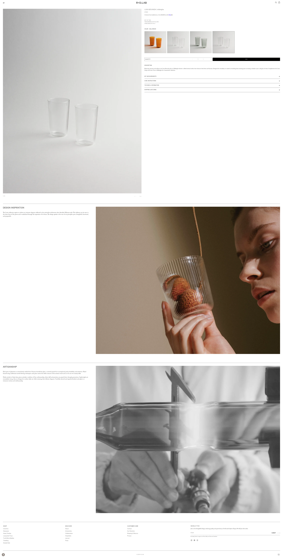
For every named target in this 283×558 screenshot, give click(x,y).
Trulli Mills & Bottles (8, 538)
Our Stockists (131, 531)
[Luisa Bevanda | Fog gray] (201, 42)
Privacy (129, 536)
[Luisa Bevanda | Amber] (155, 42)
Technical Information (151, 85)
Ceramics (5, 529)
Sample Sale (6, 543)
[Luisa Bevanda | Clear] (178, 42)
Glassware (6, 531)
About (67, 529)
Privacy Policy (205, 536)
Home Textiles (7, 533)
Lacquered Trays (8, 536)
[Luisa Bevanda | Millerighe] (224, 42)
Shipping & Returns (150, 90)
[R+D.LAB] (141, 3)
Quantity (147, 59)
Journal (67, 538)
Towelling (5, 541)
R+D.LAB (142, 554)
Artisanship (68, 531)
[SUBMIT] (278, 533)
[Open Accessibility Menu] (3, 555)
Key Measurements (150, 76)
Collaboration (69, 533)
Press (66, 541)
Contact (129, 529)
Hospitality (68, 536)
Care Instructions (150, 81)
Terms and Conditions (213, 536)
